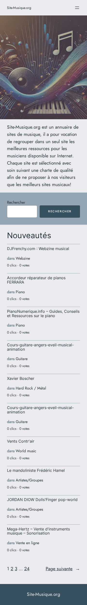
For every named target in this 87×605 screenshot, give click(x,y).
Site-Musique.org (19, 7)
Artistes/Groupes (29, 480)
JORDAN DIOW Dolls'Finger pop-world (42, 500)
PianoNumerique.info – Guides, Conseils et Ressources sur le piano (43, 313)
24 (26, 568)
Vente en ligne (27, 543)
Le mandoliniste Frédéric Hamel (36, 470)
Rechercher (16, 202)
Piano (20, 292)
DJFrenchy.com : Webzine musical (38, 249)
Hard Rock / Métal (31, 388)
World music (26, 451)
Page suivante (63, 568)
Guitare (22, 359)
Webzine (23, 258)
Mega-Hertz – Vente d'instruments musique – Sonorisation (38, 531)
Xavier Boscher (20, 378)
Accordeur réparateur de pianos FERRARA (36, 280)
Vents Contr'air (20, 441)
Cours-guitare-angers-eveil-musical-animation (40, 347)
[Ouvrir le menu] (77, 8)
